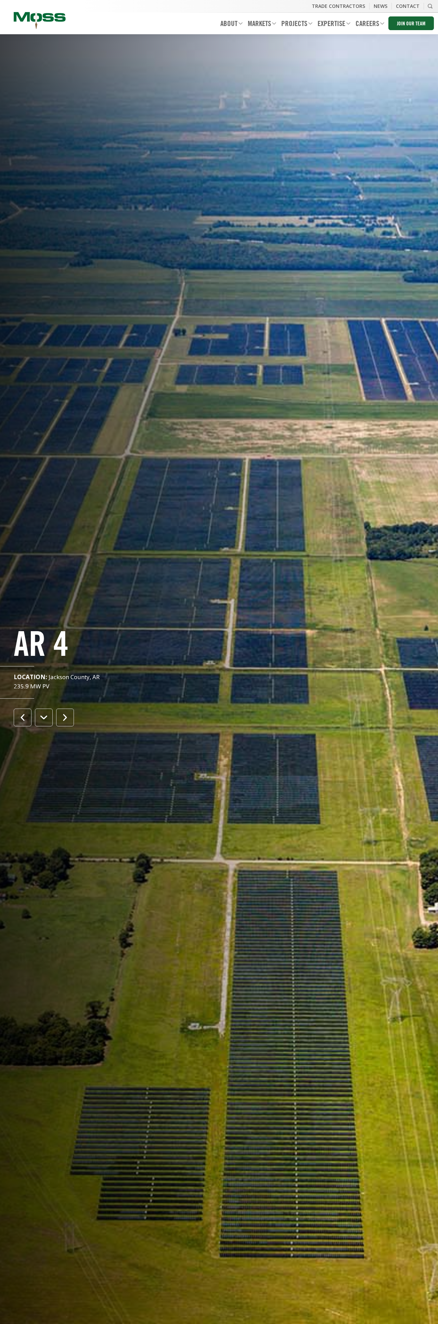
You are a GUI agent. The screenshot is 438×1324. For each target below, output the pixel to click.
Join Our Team (411, 24)
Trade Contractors (338, 6)
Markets (257, 25)
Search (430, 6)
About (226, 25)
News (380, 6)
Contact (408, 6)
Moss (40, 20)
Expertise (328, 25)
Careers (364, 25)
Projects (291, 25)
